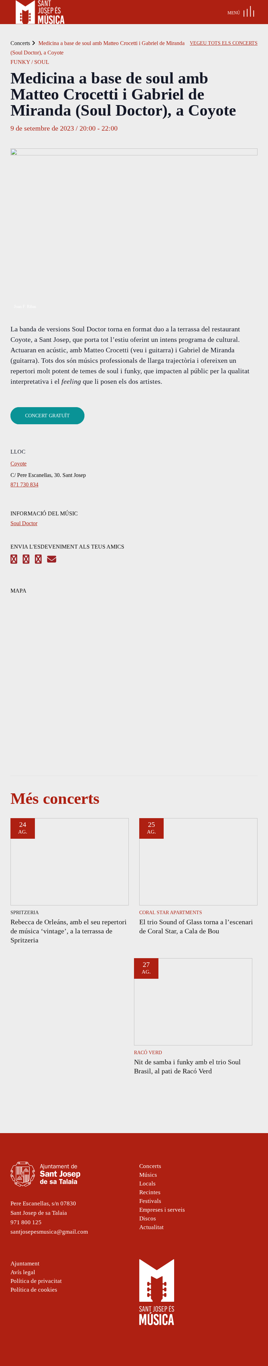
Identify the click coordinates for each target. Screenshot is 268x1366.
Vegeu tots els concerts (224, 43)
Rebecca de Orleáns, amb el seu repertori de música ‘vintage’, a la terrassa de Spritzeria (68, 931)
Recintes (150, 1192)
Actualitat (151, 1227)
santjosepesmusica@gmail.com (49, 1231)
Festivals (150, 1201)
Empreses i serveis (162, 1209)
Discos (147, 1218)
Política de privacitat (36, 1281)
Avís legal (22, 1272)
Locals (147, 1183)
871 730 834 (24, 484)
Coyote (18, 464)
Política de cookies (33, 1289)
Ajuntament (24, 1263)
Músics (148, 1175)
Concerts (20, 43)
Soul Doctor (23, 523)
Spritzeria (24, 912)
